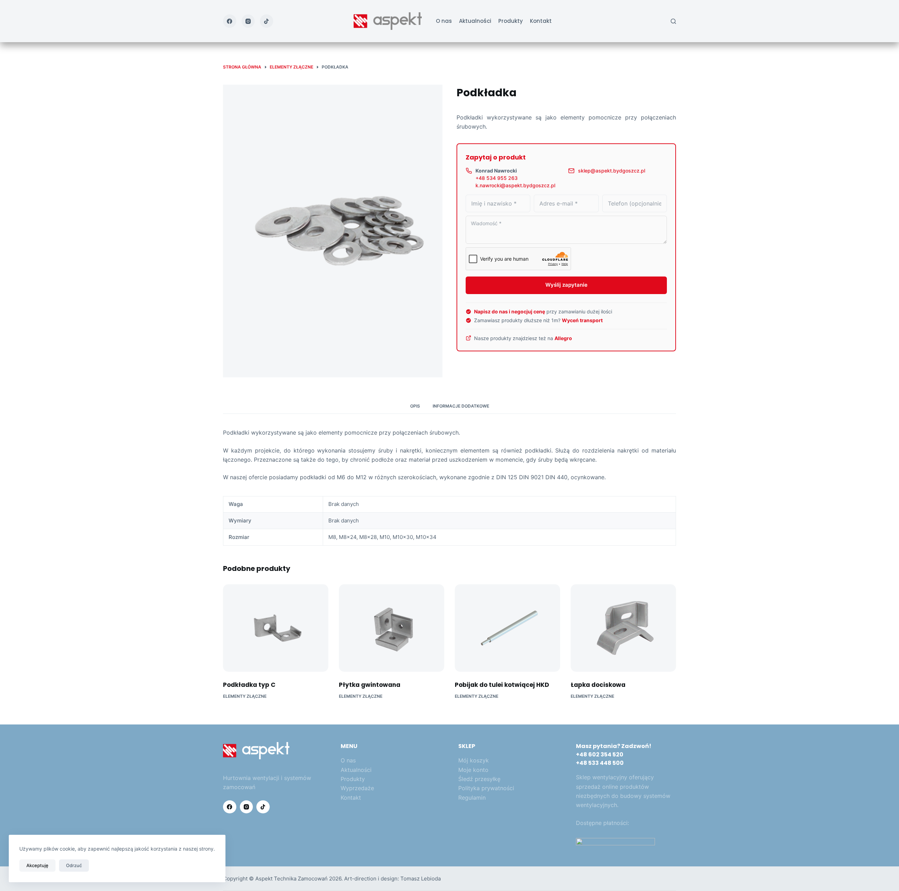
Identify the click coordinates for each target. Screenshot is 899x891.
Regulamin (472, 797)
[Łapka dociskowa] (623, 628)
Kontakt (541, 21)
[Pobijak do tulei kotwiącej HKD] (507, 628)
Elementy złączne (245, 696)
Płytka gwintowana (369, 685)
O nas (444, 21)
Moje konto (473, 769)
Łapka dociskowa (598, 685)
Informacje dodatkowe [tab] (461, 406)
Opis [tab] (415, 406)
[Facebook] (229, 21)
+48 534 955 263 (496, 178)
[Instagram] (248, 21)
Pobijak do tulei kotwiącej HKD (502, 685)
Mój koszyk (473, 760)
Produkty (510, 21)
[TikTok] (266, 21)
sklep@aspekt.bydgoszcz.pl (611, 171)
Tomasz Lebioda (420, 878)
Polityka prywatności (486, 788)
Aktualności (475, 21)
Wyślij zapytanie (566, 284)
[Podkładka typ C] (275, 628)
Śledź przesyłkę (479, 778)
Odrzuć (74, 865)
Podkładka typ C (249, 685)
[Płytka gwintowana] (391, 628)
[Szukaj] (673, 21)
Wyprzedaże (357, 788)
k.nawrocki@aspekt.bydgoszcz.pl (515, 185)
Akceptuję (37, 865)
